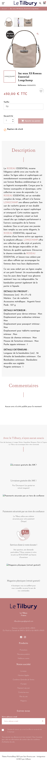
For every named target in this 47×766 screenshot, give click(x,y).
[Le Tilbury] (25, 3)
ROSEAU (11, 168)
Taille (6, 102)
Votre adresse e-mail (9, 717)
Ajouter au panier (30, 120)
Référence (22, 85)
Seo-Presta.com (29, 757)
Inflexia (28, 759)
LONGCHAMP (11, 202)
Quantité (8, 116)
